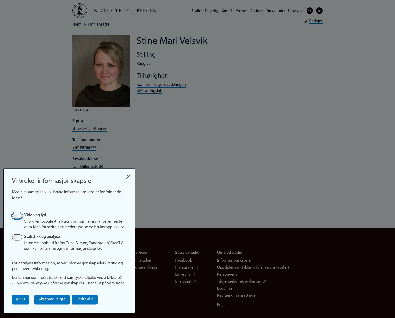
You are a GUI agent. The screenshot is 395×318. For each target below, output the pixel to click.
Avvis (20, 299)
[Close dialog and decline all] (128, 174)
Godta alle (84, 299)
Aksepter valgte (51, 299)
